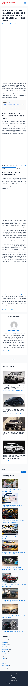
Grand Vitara (13, 222)
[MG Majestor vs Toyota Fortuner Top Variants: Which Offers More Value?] (10, 593)
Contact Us (14, 678)
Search (3, 469)
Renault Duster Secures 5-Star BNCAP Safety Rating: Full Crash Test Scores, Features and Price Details (13, 569)
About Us (14, 677)
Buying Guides (5, 649)
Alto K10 (18, 180)
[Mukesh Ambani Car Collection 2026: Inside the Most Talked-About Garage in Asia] (10, 513)
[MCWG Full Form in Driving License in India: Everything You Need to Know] (10, 498)
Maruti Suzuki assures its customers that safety (14, 294)
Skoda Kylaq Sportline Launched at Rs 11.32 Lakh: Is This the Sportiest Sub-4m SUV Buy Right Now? (14, 387)
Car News (5, 390)
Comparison (4, 654)
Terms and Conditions (14, 673)
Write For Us (14, 680)
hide (9, 102)
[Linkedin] (11, 309)
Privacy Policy (14, 675)
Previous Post (14, 357)
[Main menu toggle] (25, 2)
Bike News (4, 642)
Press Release (5, 665)
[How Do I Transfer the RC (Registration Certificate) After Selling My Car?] (10, 483)
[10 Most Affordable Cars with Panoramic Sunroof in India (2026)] (10, 529)
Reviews (4, 668)
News (3, 660)
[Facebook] (2, 309)
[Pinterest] (8, 309)
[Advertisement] (14, 39)
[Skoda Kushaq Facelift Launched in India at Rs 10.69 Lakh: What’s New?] (10, 578)
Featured (4, 658)
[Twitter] (5, 309)
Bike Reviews (5, 644)
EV (2, 656)
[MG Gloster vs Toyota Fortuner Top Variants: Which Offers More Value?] (10, 609)
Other (3, 663)
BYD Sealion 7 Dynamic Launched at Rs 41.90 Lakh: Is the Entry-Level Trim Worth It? (14, 410)
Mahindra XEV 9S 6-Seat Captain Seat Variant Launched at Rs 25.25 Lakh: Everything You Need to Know (14, 457)
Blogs (3, 646)
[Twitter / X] (6, 350)
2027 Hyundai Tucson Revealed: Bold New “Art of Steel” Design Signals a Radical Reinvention (13, 434)
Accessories (4, 639)
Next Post (14, 359)
